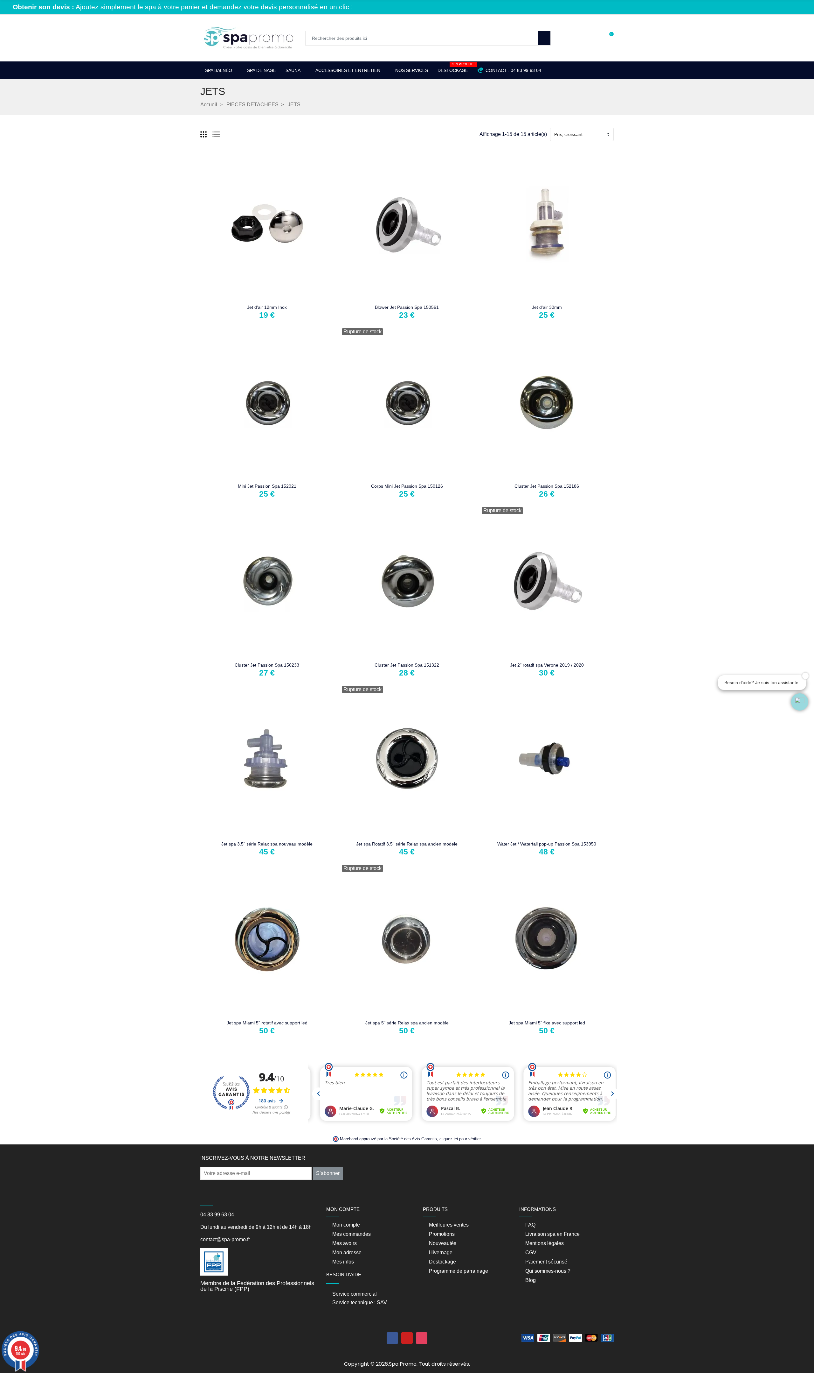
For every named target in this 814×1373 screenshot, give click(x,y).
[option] (410, 12)
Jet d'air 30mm (547, 307)
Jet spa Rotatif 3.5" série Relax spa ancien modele (407, 843)
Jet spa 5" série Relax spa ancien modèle (407, 1022)
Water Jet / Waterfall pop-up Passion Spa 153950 (546, 843)
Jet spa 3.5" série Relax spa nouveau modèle (267, 843)
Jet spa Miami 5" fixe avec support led (547, 1022)
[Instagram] (421, 1338)
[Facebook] (392, 1338)
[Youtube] (407, 1338)
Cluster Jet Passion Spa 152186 (546, 486)
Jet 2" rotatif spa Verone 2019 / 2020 (547, 665)
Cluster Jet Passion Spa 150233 (267, 665)
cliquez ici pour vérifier (459, 1139)
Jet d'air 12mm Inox (267, 307)
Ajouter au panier (247, 296)
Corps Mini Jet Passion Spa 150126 (407, 486)
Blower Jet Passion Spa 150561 (407, 307)
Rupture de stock (387, 296)
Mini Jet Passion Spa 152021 (267, 486)
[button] (799, 702)
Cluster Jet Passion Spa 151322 (407, 665)
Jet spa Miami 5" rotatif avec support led (267, 1022)
